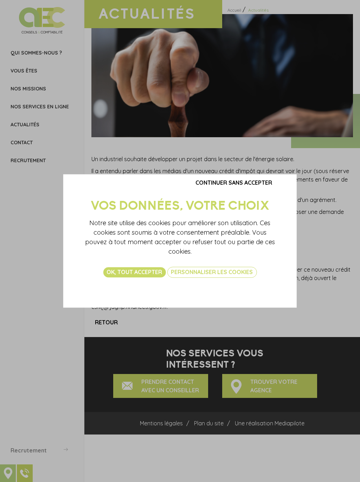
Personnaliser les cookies (212, 271)
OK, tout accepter (134, 271)
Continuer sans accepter (233, 182)
